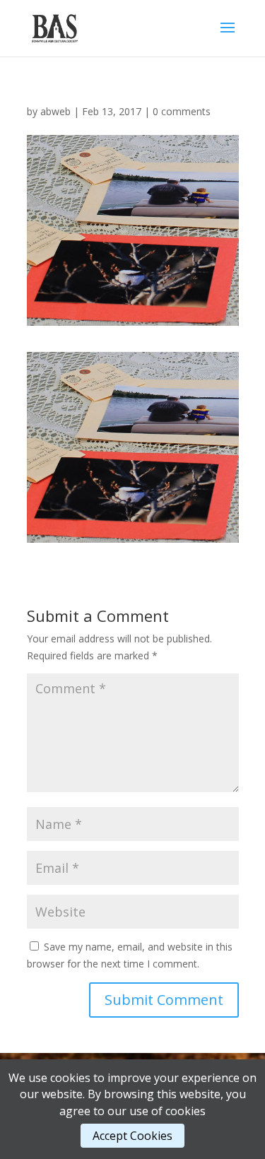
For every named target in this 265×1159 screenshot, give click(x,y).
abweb (55, 111)
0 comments (182, 111)
